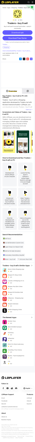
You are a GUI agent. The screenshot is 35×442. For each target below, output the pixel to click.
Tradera (5, 44)
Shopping (14, 7)
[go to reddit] (12, 388)
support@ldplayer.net (24, 434)
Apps (8, 7)
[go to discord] (16, 388)
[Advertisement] (17, 75)
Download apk (17, 32)
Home (4, 7)
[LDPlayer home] (9, 2)
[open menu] (32, 2)
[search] (28, 2)
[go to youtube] (7, 388)
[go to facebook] (3, 388)
